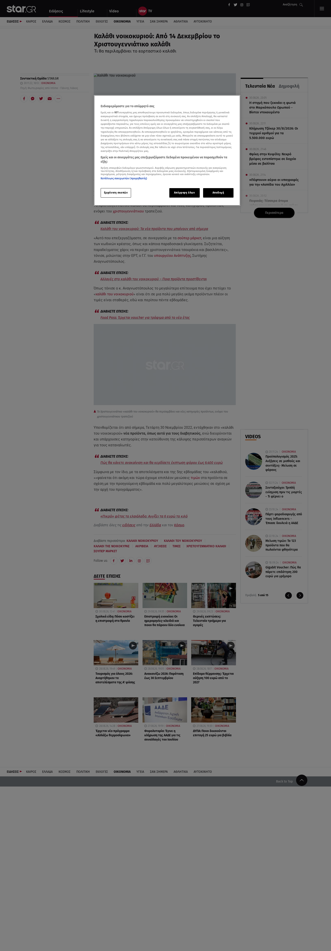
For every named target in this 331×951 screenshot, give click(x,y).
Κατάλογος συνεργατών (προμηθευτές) (124, 178)
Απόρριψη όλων (184, 192)
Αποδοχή (218, 192)
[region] (167, 150)
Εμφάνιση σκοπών (116, 192)
